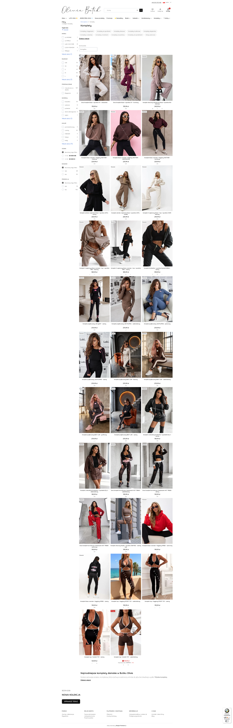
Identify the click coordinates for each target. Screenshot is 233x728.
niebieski (67, 134)
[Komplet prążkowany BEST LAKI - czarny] (126, 410)
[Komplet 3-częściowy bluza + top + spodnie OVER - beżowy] (157, 188)
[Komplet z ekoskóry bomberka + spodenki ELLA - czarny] (157, 410)
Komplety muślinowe (134, 31)
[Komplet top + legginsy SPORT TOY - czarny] (157, 577)
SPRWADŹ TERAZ (71, 701)
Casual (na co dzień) (69, 89)
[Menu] (230, 709)
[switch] (227, 721)
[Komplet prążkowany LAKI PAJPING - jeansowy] (157, 299)
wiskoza (67, 105)
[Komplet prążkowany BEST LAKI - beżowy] (126, 355)
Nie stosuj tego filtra (71, 152)
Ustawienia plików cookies (137, 714)
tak (66, 171)
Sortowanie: (82, 46)
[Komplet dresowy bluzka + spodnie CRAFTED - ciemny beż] (126, 521)
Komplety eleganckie (150, 31)
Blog (153, 716)
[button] (141, 10)
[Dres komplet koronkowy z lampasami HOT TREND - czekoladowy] (126, 466)
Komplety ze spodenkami (135, 35)
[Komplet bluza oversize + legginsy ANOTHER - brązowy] (94, 133)
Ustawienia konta (89, 716)
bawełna (67, 101)
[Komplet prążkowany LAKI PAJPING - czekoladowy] (126, 299)
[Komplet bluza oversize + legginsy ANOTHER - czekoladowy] (126, 133)
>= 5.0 (66, 155)
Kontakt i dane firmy (158, 714)
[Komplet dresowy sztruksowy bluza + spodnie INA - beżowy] (157, 78)
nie (66, 174)
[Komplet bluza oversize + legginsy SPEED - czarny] (94, 577)
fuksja (67, 137)
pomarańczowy (69, 127)
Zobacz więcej (84, 39)
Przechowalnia (88, 718)
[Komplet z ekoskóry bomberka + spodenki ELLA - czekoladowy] (94, 466)
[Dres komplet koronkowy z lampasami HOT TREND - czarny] (157, 466)
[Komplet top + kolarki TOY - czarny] (94, 632)
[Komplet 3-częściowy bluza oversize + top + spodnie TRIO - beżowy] (94, 244)
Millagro (67, 51)
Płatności (109, 714)
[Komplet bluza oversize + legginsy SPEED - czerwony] (157, 521)
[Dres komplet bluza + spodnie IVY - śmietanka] (94, 78)
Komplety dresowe (119, 31)
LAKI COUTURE (69, 44)
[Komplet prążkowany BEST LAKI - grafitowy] (94, 410)
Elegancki (68, 93)
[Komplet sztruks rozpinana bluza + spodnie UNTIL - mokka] (126, 188)
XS (65, 66)
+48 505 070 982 (156, 2)
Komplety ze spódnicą (118, 35)
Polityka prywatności (135, 716)
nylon (66, 115)
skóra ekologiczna (70, 112)
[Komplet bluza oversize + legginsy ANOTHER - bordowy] (157, 133)
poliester (67, 108)
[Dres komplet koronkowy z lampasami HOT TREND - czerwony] (94, 521)
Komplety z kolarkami (102, 35)
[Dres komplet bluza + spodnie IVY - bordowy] (126, 78)
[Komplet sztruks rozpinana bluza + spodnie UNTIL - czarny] (94, 188)
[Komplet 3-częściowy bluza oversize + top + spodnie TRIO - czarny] (126, 244)
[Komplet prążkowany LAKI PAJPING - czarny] (94, 355)
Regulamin (65, 716)
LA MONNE (68, 37)
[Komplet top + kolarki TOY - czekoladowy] (126, 632)
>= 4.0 (66, 159)
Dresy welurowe (150, 35)
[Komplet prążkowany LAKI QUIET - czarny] (94, 299)
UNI (66, 62)
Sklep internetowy (116, 725)
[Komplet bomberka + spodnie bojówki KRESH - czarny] (157, 244)
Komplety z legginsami (87, 31)
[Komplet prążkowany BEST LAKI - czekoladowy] (157, 355)
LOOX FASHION (69, 47)
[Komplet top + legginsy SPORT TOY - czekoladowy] (126, 577)
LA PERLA (68, 41)
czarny (67, 130)
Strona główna (84, 21)
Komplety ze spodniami (103, 31)
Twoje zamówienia (89, 714)
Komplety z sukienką (86, 35)
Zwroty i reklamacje (68, 714)
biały (66, 140)
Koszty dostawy (111, 716)
